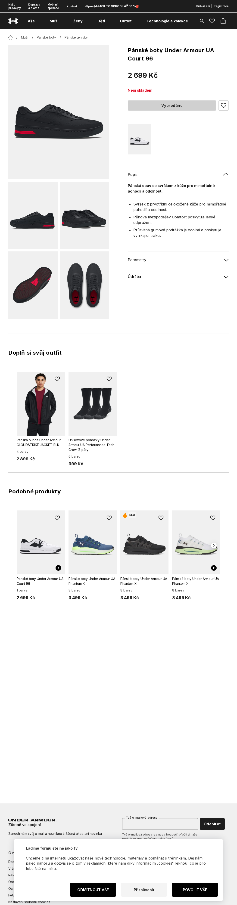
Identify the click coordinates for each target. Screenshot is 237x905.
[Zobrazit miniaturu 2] (84, 215)
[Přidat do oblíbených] (57, 379)
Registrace (221, 6)
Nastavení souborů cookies (29, 902)
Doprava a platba (34, 6)
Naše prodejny (14, 6)
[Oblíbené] (212, 21)
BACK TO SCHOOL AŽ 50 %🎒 (118, 6)
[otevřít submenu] (38, 21)
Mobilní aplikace (53, 6)
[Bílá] (140, 139)
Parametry (137, 259)
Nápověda (91, 6)
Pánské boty (46, 37)
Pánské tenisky (76, 37)
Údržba (134, 276)
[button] (223, 105)
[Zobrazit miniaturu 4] (84, 285)
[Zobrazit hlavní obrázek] (58, 112)
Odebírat (212, 824)
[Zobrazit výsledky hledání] (202, 21)
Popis (132, 174)
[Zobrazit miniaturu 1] (33, 215)
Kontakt (71, 6)
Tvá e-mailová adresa (142, 817)
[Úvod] (10, 37)
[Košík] (223, 21)
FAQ (11, 895)
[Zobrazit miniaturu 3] (33, 285)
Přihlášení (203, 6)
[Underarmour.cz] (13, 21)
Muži (24, 37)
